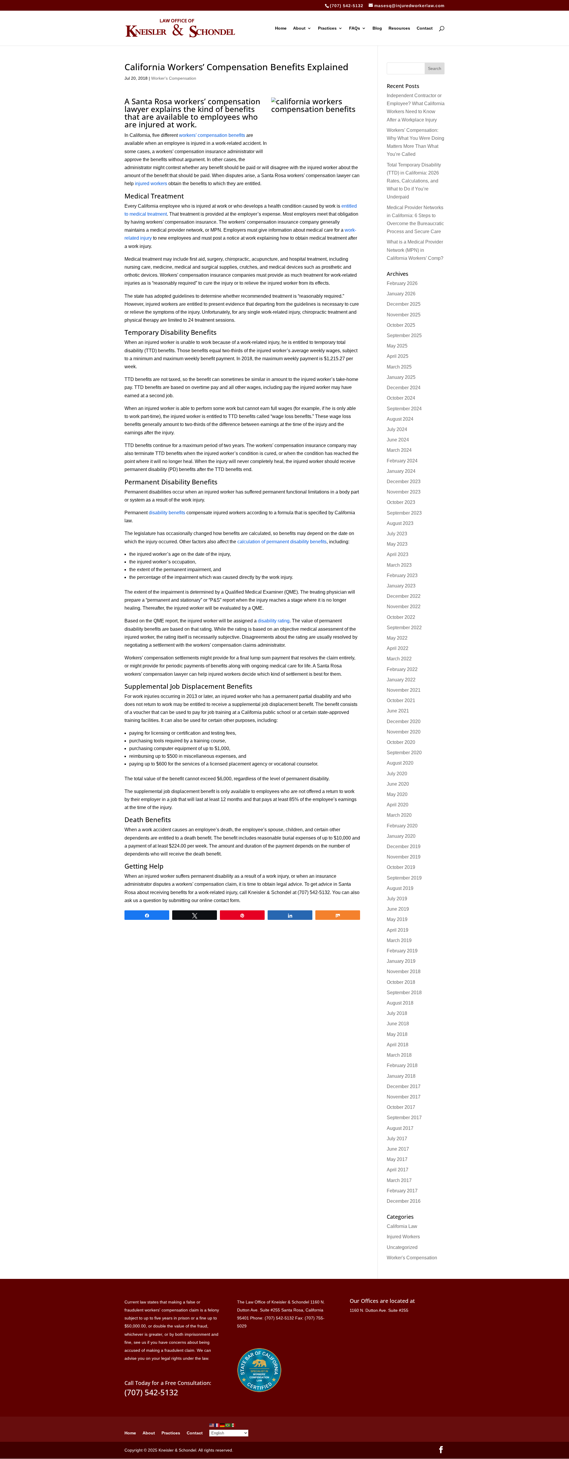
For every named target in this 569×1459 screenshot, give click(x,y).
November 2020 (404, 731)
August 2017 (400, 1128)
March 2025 (399, 366)
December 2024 (404, 387)
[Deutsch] (222, 1425)
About (299, 28)
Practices (327, 28)
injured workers (151, 183)
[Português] (228, 1425)
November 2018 (404, 971)
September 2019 (404, 877)
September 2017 (404, 1117)
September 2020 (404, 752)
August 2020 (400, 762)
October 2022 (401, 617)
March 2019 (399, 940)
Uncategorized (402, 1247)
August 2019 (400, 888)
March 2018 (399, 1055)
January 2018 (401, 1076)
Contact (425, 28)
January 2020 (401, 836)
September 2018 (404, 992)
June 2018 (398, 1023)
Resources (399, 28)
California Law (402, 1226)
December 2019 (404, 846)
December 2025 (404, 304)
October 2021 (401, 700)
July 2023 (397, 533)
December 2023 (404, 481)
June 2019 (398, 909)
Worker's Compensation (173, 78)
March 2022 (399, 658)
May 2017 (397, 1159)
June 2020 (398, 784)
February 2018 (402, 1065)
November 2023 (404, 491)
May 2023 (397, 544)
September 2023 (404, 512)
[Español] (233, 1425)
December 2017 (404, 1086)
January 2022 (401, 679)
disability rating (274, 620)
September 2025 (404, 335)
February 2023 (402, 575)
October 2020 (401, 742)
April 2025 (397, 356)
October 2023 (401, 502)
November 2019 (404, 856)
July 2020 (397, 773)
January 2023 (401, 585)
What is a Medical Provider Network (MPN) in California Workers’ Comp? (415, 249)
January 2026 (401, 293)
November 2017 (404, 1096)
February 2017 (402, 1190)
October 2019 (401, 867)
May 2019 (397, 919)
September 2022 (404, 627)
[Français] (217, 1425)
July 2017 (397, 1138)
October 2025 (401, 325)
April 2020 (397, 804)
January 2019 (401, 961)
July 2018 (397, 1013)
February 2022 (402, 669)
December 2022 (404, 596)
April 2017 (397, 1169)
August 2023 (400, 523)
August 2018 (400, 1002)
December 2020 (404, 721)
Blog (377, 28)
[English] (212, 1425)
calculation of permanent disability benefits (282, 541)
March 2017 (399, 1180)
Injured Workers (403, 1236)
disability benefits (167, 512)
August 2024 (400, 419)
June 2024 (398, 439)
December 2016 (404, 1201)
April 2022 (397, 648)
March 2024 (399, 450)
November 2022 (404, 606)
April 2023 (397, 554)
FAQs (354, 28)
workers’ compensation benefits (212, 135)
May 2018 (397, 1034)
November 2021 (404, 690)
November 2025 (404, 314)
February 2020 (402, 825)
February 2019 (402, 950)
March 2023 (399, 565)
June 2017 (398, 1148)
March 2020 (399, 815)
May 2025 (397, 345)
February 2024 (402, 460)
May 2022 (397, 637)
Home (281, 28)
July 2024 (397, 429)
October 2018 (401, 982)
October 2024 (401, 398)
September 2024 (404, 408)
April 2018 (397, 1044)
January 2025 (401, 377)
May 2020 (397, 794)
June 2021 (398, 710)
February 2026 (402, 283)
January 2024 (401, 471)
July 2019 (397, 898)
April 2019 (397, 930)
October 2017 (401, 1107)
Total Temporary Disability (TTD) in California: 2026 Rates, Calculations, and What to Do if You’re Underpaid (414, 181)
